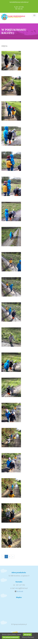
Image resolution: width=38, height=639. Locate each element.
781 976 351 (19, 9)
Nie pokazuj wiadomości (10, 637)
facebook (20, 591)
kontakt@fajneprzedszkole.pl (19, 2)
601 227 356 (20, 7)
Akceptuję (27, 634)
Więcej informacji (28, 637)
